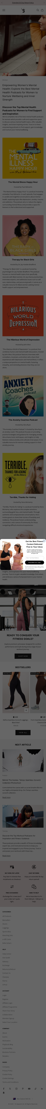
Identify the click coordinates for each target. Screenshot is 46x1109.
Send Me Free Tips (34, 562)
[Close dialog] (44, 541)
